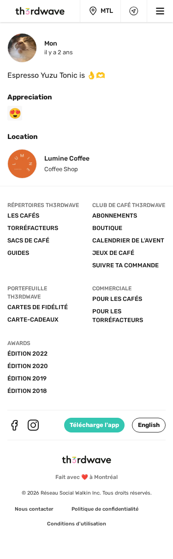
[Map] (133, 11)
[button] (149, 425)
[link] (34, 509)
